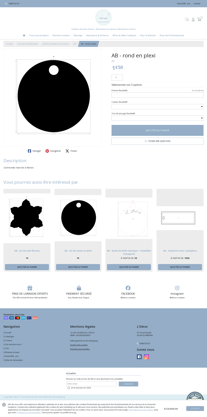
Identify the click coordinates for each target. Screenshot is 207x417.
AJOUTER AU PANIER (157, 130)
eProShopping (59, 397)
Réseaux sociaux (12, 352)
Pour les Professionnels (27, 44)
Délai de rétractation (14, 360)
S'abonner (128, 384)
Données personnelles (80, 349)
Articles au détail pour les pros (55, 44)
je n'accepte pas (171, 408)
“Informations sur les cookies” (141, 410)
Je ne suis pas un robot (81, 387)
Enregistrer (55, 150)
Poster (73, 150)
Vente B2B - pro (12, 356)
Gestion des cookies (79, 345)
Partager (36, 150)
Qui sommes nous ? (13, 344)
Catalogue (9, 336)
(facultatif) (158, 90)
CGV (7, 348)
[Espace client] (193, 19)
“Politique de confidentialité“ (29, 412)
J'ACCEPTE (195, 408)
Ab (113, 61)
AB (75, 44)
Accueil (10, 44)
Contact (197, 3)
